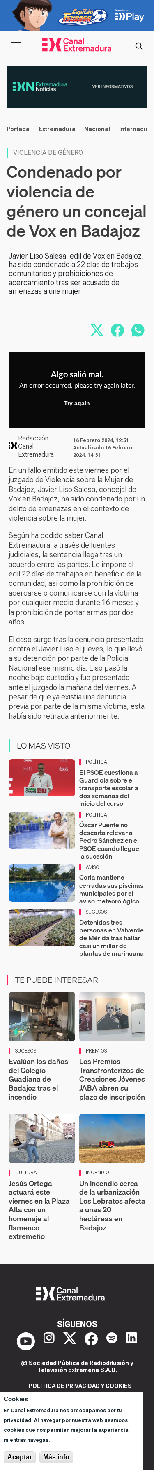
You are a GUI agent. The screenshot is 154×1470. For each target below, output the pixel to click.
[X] (69, 1341)
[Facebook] (91, 1341)
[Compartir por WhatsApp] (138, 330)
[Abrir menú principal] (16, 45)
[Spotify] (111, 1341)
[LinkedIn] (131, 1341)
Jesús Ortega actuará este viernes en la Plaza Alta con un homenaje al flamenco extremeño (39, 1210)
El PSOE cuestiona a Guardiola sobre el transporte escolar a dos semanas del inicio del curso (108, 788)
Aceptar (19, 1457)
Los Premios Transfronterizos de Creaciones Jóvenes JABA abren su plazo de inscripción (112, 1078)
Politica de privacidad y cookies (80, 1386)
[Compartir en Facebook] (117, 330)
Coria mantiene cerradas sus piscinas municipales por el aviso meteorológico (111, 889)
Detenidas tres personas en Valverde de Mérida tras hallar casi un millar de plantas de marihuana (111, 938)
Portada (18, 129)
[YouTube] (26, 1341)
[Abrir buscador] (138, 45)
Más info (56, 1457)
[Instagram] (49, 1341)
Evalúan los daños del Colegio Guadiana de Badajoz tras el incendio (38, 1078)
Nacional (97, 129)
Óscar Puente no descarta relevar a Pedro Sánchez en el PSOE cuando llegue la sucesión (109, 840)
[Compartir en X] (97, 330)
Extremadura (57, 129)
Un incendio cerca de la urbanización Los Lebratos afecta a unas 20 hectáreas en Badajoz (112, 1205)
